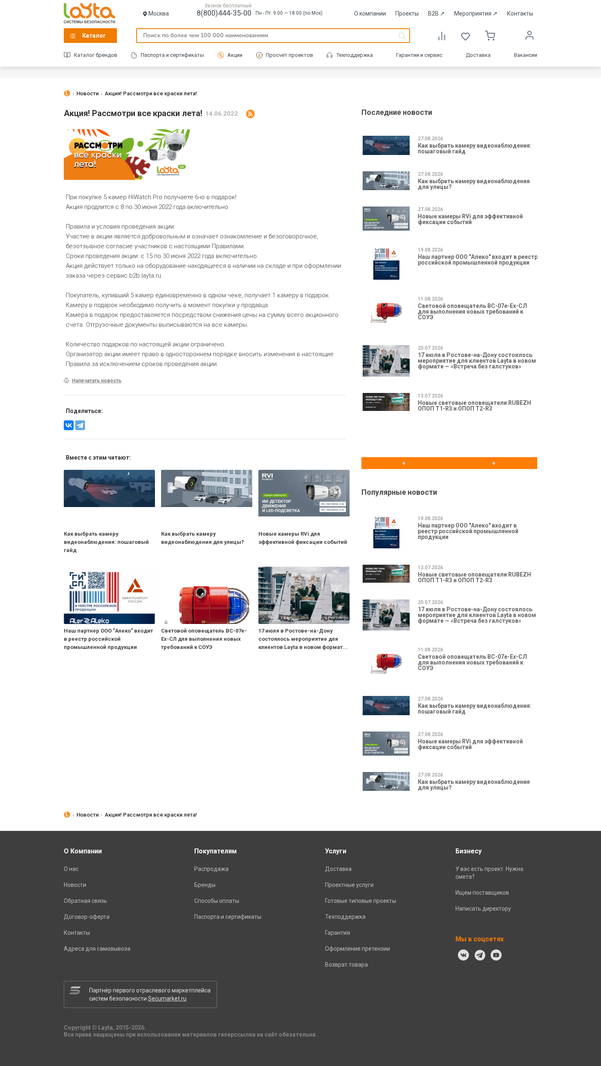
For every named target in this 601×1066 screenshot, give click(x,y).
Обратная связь (85, 901)
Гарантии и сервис (419, 55)
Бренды (204, 885)
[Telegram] (80, 425)
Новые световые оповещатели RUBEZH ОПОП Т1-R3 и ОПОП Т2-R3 (474, 405)
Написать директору (483, 908)
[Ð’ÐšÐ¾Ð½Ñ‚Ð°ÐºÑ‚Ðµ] (69, 425)
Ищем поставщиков (482, 892)
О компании (370, 13)
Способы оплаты (216, 901)
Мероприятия (476, 13)
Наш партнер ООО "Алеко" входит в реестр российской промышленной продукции (108, 639)
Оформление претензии (357, 948)
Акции (234, 55)
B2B (436, 13)
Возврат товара (346, 964)
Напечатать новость (96, 381)
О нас (71, 869)
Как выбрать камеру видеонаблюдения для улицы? (474, 184)
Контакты (520, 13)
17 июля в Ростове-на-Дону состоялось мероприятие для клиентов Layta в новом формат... (303, 639)
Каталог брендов (95, 55)
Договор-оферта (87, 916)
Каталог (94, 35)
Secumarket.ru (167, 998)
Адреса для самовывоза (97, 948)
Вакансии (525, 55)
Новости (75, 885)
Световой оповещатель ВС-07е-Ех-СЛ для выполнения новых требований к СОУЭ (204, 639)
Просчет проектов (289, 55)
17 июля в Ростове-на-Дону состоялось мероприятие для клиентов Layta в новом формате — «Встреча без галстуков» (477, 361)
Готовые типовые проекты (360, 901)
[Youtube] (496, 955)
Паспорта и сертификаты (172, 55)
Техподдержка (354, 55)
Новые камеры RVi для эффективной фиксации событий (470, 219)
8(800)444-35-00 (224, 13)
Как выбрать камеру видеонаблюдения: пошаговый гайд (106, 542)
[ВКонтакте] (463, 955)
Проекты (407, 13)
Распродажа (211, 869)
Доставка (478, 55)
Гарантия (337, 932)
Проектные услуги (349, 885)
